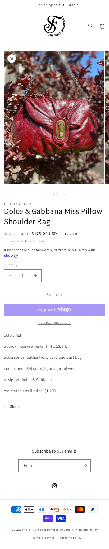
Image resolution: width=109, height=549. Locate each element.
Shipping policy (71, 537)
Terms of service (44, 537)
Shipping (9, 241)
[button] (6, 26)
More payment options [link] (54, 322)
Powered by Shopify (60, 529)
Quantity (10, 265)
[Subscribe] (84, 465)
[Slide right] (66, 194)
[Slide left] (43, 194)
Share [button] (15, 406)
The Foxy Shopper (34, 529)
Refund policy (88, 530)
